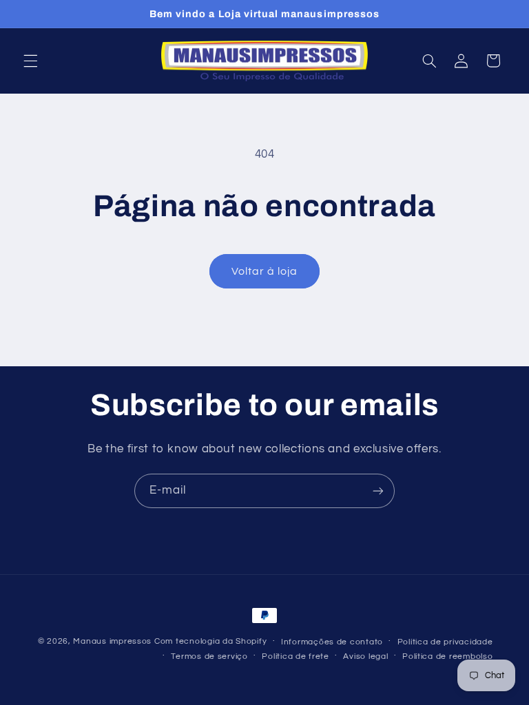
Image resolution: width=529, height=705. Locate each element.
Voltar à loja (264, 271)
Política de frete (295, 656)
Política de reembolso (447, 656)
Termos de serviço (209, 656)
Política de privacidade (445, 642)
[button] (30, 60)
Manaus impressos (112, 641)
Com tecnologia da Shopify (210, 641)
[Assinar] (378, 490)
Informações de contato (332, 642)
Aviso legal (365, 656)
